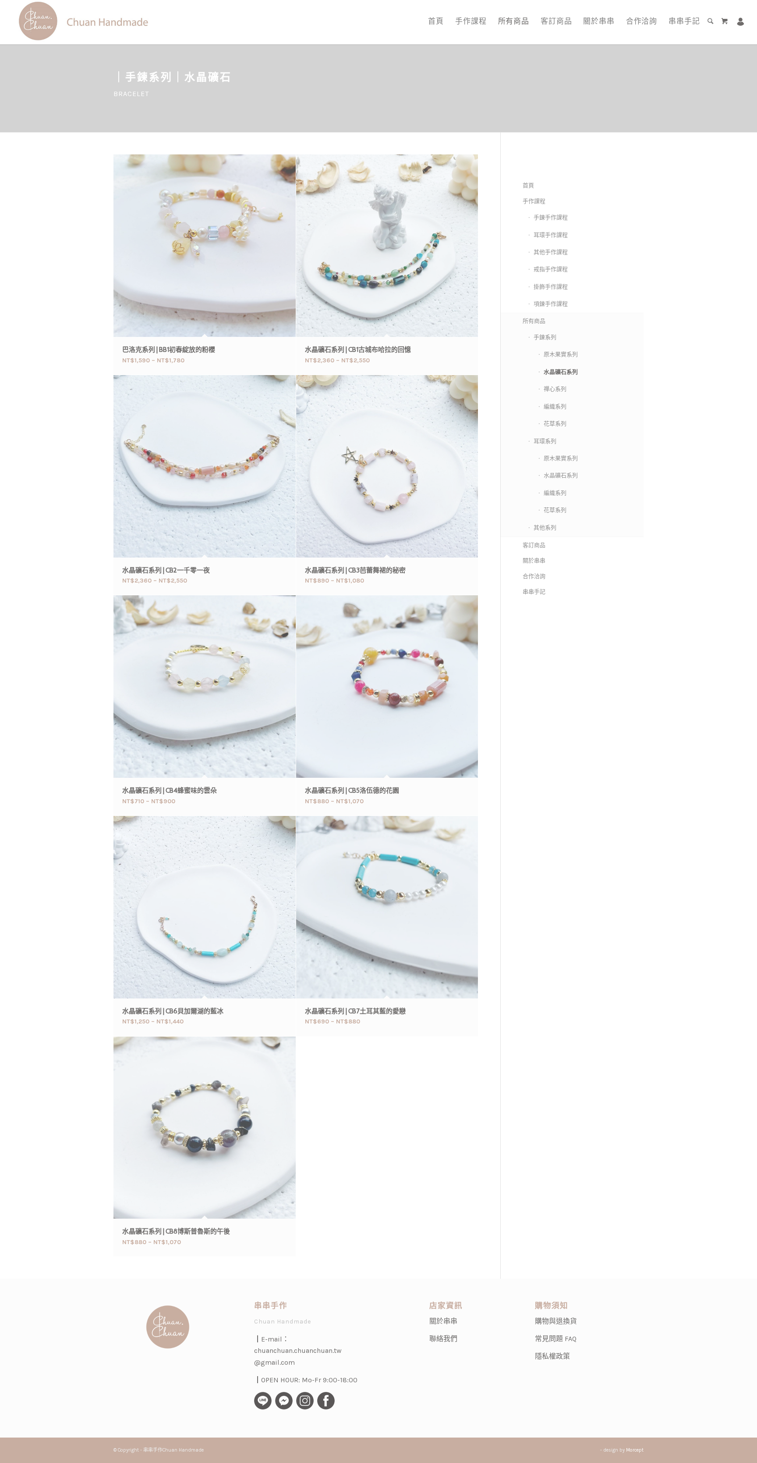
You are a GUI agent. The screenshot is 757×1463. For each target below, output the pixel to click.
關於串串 (534, 560)
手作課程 (534, 201)
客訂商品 (534, 545)
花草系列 (555, 423)
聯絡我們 (443, 1338)
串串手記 (534, 591)
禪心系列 (555, 389)
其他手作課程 (551, 252)
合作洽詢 (534, 576)
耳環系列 (545, 441)
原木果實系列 (561, 354)
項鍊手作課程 (551, 303)
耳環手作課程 (551, 235)
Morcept (635, 1450)
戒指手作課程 (551, 269)
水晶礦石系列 (561, 371)
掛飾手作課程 (551, 286)
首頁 (528, 185)
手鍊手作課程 (551, 217)
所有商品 (534, 321)
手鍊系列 (545, 337)
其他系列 (545, 527)
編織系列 (555, 406)
